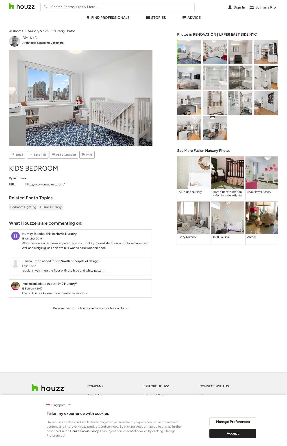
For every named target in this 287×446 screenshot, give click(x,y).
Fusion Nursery (51, 207)
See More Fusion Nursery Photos (203, 150)
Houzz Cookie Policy (84, 431)
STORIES (158, 17)
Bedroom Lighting (23, 207)
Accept (233, 433)
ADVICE (194, 17)
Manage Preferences (233, 422)
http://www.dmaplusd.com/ (45, 184)
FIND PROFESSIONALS (110, 17)
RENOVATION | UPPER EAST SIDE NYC (225, 34)
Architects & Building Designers (42, 42)
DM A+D (29, 37)
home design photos (100, 308)
